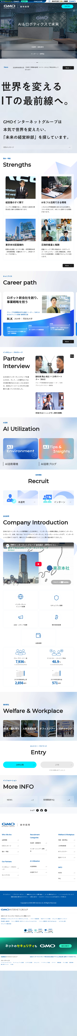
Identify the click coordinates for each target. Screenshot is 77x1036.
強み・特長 (5, 851)
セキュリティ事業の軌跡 (6, 923)
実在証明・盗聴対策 (5, 921)
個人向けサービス (4, 964)
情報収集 (59, 962)
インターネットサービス (6, 962)
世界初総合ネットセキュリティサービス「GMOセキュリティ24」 (15, 918)
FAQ (59, 878)
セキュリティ (37, 962)
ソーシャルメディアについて (66, 894)
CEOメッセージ (6, 846)
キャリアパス (6, 875)
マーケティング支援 (45, 962)
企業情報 (4, 840)
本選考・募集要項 (35, 843)
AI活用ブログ (34, 872)
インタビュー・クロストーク (9, 868)
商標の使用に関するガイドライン (19, 897)
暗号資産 (71, 962)
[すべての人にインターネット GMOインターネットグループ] (64, 1)
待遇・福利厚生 (62, 840)
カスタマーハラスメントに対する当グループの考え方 (52, 897)
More (67, 68)
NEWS (60, 873)
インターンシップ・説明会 (37, 850)
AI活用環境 (33, 866)
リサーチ (53, 962)
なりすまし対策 (62, 921)
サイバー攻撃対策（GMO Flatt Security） (48, 921)
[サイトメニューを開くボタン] (74, 10)
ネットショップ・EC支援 (18, 962)
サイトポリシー (7, 894)
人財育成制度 (62, 846)
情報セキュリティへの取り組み (34, 894)
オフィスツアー (62, 851)
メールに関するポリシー (51, 894)
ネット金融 (65, 962)
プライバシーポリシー (19, 894)
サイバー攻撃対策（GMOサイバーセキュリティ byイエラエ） (24, 921)
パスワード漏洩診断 (35, 918)
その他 (11, 964)
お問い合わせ (33, 897)
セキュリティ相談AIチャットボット (59, 918)
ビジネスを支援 (29, 962)
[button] (27, 62)
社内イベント (62, 857)
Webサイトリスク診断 (45, 918)
